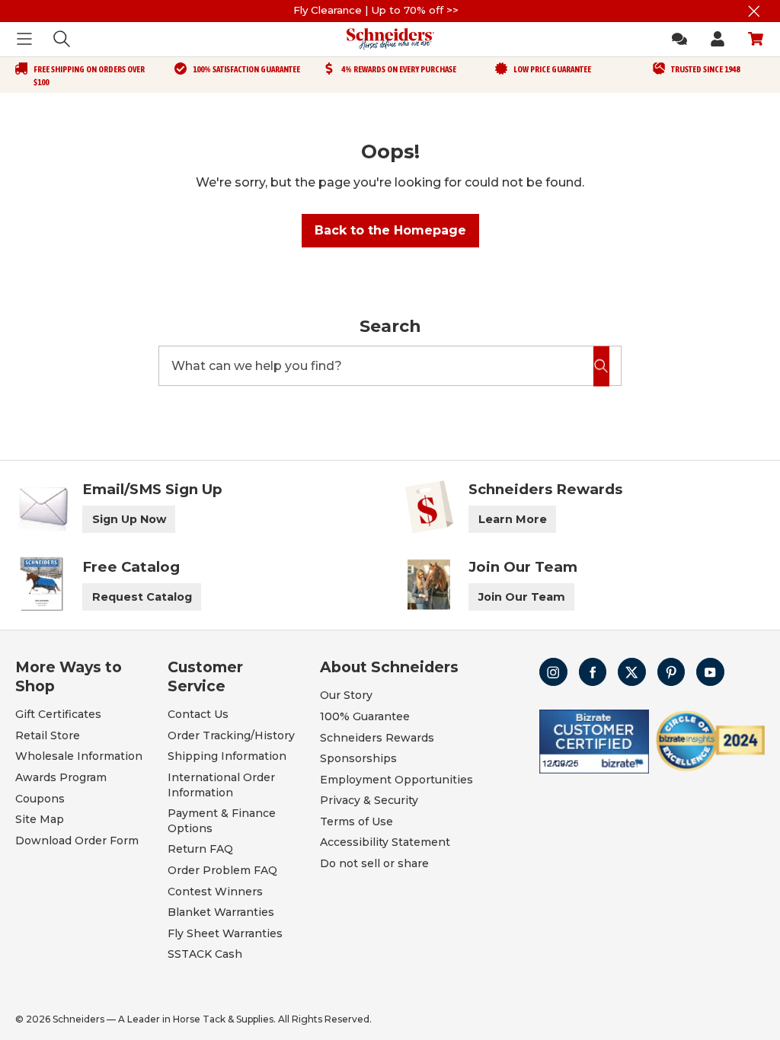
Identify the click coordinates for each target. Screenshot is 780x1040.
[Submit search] (601, 366)
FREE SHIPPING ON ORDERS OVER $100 (89, 76)
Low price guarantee (552, 69)
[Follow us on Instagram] (553, 672)
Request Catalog (142, 597)
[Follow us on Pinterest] (671, 672)
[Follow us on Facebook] (593, 672)
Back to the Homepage (390, 230)
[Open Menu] (24, 39)
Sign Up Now (129, 519)
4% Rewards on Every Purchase (398, 69)
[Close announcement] (754, 11)
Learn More (512, 519)
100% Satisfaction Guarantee (246, 69)
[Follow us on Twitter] (632, 672)
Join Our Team (521, 597)
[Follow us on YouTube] (710, 672)
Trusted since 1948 (705, 69)
